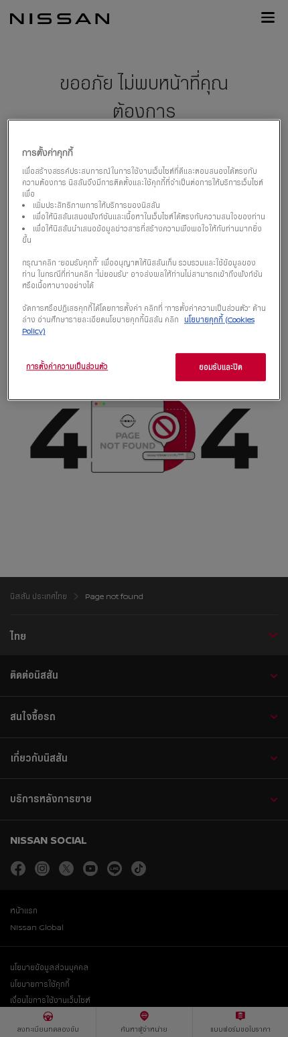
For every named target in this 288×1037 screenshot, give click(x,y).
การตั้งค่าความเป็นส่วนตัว (67, 366)
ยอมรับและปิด (220, 367)
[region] (144, 259)
